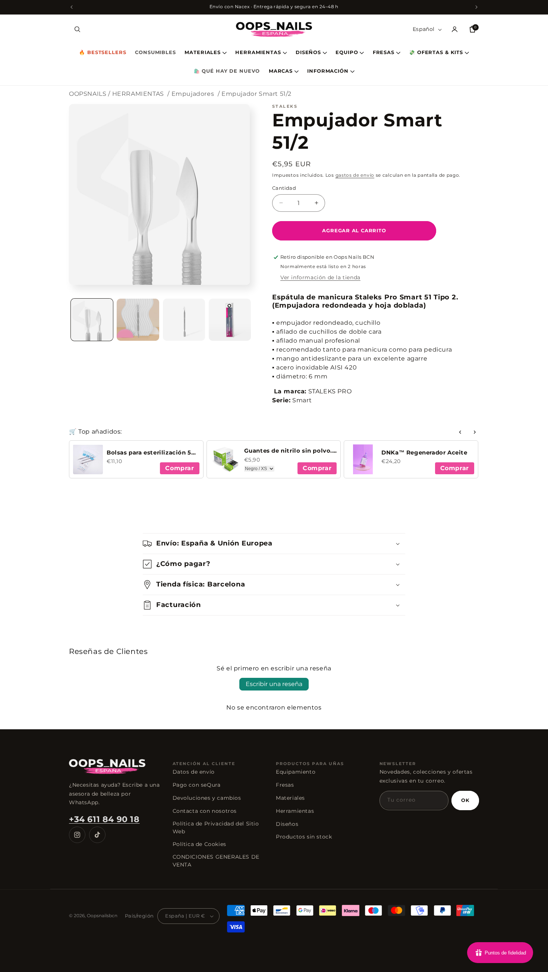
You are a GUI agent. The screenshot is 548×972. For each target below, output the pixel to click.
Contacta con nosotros (205, 811)
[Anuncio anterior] (71, 7)
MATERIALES (203, 52)
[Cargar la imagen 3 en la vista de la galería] (184, 320)
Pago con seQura (197, 784)
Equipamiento (295, 771)
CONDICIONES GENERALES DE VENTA (216, 860)
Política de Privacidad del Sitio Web (216, 827)
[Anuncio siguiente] (476, 7)
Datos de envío (194, 771)
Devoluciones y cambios (207, 798)
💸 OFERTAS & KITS (436, 52)
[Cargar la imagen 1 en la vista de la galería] (92, 320)
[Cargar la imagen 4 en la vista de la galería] (230, 320)
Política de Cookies (199, 844)
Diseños (287, 824)
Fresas (285, 784)
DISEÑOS (308, 52)
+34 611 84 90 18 (104, 819)
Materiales (290, 798)
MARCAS (281, 71)
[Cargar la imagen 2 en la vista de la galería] (138, 320)
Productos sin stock (304, 836)
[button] (77, 29)
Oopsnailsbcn (102, 915)
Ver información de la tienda (320, 277)
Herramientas (295, 811)
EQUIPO (347, 52)
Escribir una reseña (274, 684)
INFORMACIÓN (328, 71)
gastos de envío (355, 175)
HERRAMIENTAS (258, 52)
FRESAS (383, 52)
